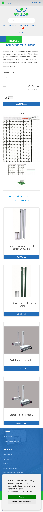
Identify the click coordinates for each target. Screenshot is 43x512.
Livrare (5, 463)
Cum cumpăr (24, 25)
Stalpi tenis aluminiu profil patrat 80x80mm (21, 247)
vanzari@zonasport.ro (11, 441)
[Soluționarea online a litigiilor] (13, 510)
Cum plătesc (7, 459)
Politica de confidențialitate (13, 472)
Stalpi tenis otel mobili (21, 360)
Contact (34, 25)
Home (5, 25)
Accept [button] (21, 497)
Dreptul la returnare (10, 468)
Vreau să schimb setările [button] (21, 502)
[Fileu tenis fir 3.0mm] (12, 169)
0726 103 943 (10, 3)
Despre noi (13, 25)
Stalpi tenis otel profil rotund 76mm (22, 304)
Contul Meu (35, 3)
